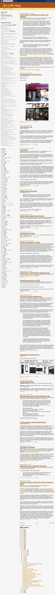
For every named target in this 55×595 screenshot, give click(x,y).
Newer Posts (22, 522)
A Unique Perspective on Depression (8, 43)
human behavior (25, 268)
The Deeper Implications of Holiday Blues (9, 33)
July (24, 556)
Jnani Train (3, 84)
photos (2, 246)
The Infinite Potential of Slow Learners (8, 138)
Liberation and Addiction (5, 88)
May (24, 559)
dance (2, 187)
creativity (2, 184)
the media (24, 461)
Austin (2, 159)
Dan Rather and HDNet (27, 447)
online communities (5, 239)
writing (2, 287)
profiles (2, 254)
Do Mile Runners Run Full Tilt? (30, 280)
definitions (3, 188)
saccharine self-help (5, 259)
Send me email (4, 19)
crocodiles (3, 185)
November (25, 551)
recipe (2, 257)
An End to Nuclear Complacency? (31, 296)
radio (2, 256)
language (3, 222)
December (25, 550)
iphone (2, 218)
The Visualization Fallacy (6, 53)
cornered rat (3, 181)
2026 (22, 529)
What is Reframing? (5, 27)
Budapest (3, 168)
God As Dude (3, 108)
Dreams (2, 192)
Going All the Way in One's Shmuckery (8, 110)
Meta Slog (24, 277)
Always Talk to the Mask (5, 92)
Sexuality (3, 263)
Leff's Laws (3, 223)
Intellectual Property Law (6, 217)
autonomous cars (4, 161)
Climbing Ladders (4, 113)
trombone (3, 280)
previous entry (25, 485)
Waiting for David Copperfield (6, 67)
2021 (22, 535)
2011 (22, 549)
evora (2, 199)
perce (2, 242)
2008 (22, 592)
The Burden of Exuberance (6, 116)
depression (3, 189)
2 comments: (33, 350)
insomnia (3, 216)
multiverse (3, 235)
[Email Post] (38, 69)
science (24, 237)
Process (2, 117)
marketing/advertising (5, 229)
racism (2, 255)
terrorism (2, 274)
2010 (22, 589)
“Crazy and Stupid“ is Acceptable (7, 132)
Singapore (3, 265)
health (2, 209)
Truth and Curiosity (4, 89)
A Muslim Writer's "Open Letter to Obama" (9, 105)
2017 (22, 541)
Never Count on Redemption (6, 114)
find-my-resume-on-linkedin (6, 205)
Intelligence (3, 128)
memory (2, 231)
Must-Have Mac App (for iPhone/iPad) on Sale (35, 396)
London (2, 227)
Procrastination (4, 51)
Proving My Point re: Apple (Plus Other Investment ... (33, 585)
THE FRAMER (4, 86)
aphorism (3, 154)
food (23, 122)
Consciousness (4, 65)
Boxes (2, 166)
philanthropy (3, 245)
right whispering (4, 258)
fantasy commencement (5, 203)
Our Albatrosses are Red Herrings (7, 54)
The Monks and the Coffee (6, 29)
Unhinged (3, 87)
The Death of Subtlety (5, 76)
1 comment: (33, 518)
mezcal (2, 233)
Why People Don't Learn (5, 71)
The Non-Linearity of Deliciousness (8, 68)
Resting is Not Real (4, 119)
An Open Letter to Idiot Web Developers (33, 422)
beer (2, 163)
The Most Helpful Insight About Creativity (9, 77)
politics (2, 248)
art (1, 156)
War (2, 284)
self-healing (3, 261)
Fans (2, 45)
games (2, 208)
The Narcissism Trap (5, 40)
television (3, 273)
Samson (2, 98)
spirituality (30, 268)
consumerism (3, 179)
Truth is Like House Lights (6, 56)
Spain (2, 266)
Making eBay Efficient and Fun (7, 118)
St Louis (2, 269)
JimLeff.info (7, 18)
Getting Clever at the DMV (28, 191)
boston (2, 165)
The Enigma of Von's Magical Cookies (8, 39)
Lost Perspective (4, 42)
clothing (2, 175)
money (26, 186)
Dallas (2, 186)
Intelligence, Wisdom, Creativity (7, 143)
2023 (22, 533)
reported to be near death (44, 488)
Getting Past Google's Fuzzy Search (32, 216)
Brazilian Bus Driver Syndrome (7, 112)
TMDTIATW (3, 278)
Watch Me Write (4, 125)
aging (2, 151)
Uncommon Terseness (5, 31)
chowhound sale (4, 172)
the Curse (3, 275)
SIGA (28, 519)
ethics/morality (4, 198)
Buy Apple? (24, 150)
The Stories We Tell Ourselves (7, 141)
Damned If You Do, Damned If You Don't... (33, 466)
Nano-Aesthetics (4, 144)
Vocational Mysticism (27, 382)
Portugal (2, 249)
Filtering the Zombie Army (6, 131)
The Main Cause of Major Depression (8, 44)
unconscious (3, 282)
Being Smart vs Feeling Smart (6, 57)
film (1, 204)
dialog (2, 190)
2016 (22, 542)
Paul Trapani (3, 241)
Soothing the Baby (4, 133)
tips (1, 277)
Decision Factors (4, 41)
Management (3, 228)
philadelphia (3, 244)
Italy (2, 220)
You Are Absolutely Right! (6, 70)
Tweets (2, 281)
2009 (22, 591)
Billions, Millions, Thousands (6, 73)
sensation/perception (5, 262)
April (24, 560)
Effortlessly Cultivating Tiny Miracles (8, 60)
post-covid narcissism (5, 250)
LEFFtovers (3, 224)
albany (2, 152)
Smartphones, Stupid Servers (29, 355)
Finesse (2, 32)
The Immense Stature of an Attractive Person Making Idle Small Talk (8, 62)
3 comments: (33, 144)
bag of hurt (3, 162)
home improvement (4, 214)
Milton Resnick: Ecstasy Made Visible (8, 101)
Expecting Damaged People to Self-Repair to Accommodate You (8, 122)
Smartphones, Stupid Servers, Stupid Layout (34, 273)
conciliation (3, 178)
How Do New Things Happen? (7, 145)
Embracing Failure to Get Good (7, 124)
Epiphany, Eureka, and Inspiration (7, 120)
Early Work (3, 193)
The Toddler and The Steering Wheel (8, 137)
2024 (22, 532)
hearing (2, 211)
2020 (22, 537)
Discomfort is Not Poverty (6, 95)
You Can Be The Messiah (6, 48)
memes (2, 230)
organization (3, 240)
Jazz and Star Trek (26, 127)
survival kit (3, 271)
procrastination (4, 253)
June (24, 558)
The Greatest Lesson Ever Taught (7, 78)
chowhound (3, 171)
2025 (22, 530)
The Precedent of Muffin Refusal (7, 93)
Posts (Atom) (28, 525)
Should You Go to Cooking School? (8, 72)
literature (2, 225)
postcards (3, 251)
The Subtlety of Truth (5, 79)
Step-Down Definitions (5, 270)
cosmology (3, 182)
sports (2, 268)
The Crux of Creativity (5, 66)
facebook (3, 200)
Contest (2, 180)
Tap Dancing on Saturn (27, 233)
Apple (23, 186)
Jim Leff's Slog (11, 5)
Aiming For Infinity (4, 142)
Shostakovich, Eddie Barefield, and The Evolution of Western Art (8, 135)
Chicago (2, 170)
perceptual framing (4, 243)
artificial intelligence (5, 157)
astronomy (3, 158)
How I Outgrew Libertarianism (6, 36)
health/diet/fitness (4, 210)
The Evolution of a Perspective (7, 52)
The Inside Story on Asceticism (7, 99)
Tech (2, 272)
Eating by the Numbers (5, 109)
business (2, 169)
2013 (22, 546)
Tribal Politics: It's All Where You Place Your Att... (32, 563)
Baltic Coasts (49, 455)
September (25, 554)
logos (2, 226)
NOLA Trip (3, 237)
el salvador (3, 197)
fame (2, 201)
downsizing (3, 191)
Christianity (3, 173)
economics (3, 195)
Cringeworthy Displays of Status (7, 115)
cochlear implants (4, 177)
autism (2, 160)
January (24, 588)
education (3, 196)
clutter (2, 176)
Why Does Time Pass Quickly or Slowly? (9, 102)
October (24, 553)
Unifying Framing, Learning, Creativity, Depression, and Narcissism (8, 127)
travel (2, 279)
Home (37, 522)
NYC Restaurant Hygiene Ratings (31, 74)
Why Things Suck (4, 111)
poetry (2, 247)
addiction (3, 150)
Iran (1, 219)
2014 (22, 545)
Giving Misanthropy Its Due (6, 91)
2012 (22, 547)
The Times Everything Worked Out (7, 46)
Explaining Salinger (5, 83)
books (2, 164)
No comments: (34, 69)
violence (2, 283)
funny (25, 122)
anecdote (24, 211)
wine (2, 286)
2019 (22, 538)
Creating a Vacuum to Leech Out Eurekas (9, 129)
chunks (2, 174)
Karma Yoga (3, 221)
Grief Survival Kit (4, 47)
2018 (22, 539)
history (2, 212)
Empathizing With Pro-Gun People (7, 82)
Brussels (2, 167)
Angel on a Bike (4, 55)
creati (2, 183)
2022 (22, 534)
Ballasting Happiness (5, 28)
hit (1, 213)
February (25, 587)
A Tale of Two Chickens (5, 123)
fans (2, 202)
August (24, 555)
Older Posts (51, 522)
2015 (22, 543)
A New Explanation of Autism (6, 69)
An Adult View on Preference (6, 85)
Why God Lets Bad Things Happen (7, 30)
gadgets (26, 377)
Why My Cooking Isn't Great (6, 130)
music (26, 145)
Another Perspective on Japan (30, 242)
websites (24, 442)
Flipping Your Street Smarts (6, 90)
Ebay (2, 194)
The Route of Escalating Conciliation (8, 100)
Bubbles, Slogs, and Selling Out (7, 24)
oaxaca (2, 238)
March (24, 562)
